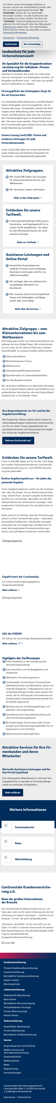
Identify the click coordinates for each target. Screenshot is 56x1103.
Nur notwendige (32, 44)
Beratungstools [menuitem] (12, 984)
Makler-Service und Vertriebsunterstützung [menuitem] (16, 1051)
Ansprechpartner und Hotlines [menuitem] (19, 1045)
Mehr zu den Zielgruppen (26, 197)
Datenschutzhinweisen (15, 32)
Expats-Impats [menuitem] (11, 980)
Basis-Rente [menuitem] (10, 999)
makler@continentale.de (19, 1091)
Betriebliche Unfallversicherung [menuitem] (20, 1034)
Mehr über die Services (26, 309)
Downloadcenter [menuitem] (12, 1056)
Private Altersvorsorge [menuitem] (15, 1011)
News (18, 843)
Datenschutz (9, 26)
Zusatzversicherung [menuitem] (14, 972)
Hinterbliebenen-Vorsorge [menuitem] (17, 1007)
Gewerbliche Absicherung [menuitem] (17, 1026)
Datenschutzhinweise (28, 37)
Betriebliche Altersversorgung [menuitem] (19, 1003)
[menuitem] (28, 962)
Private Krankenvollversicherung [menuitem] (21, 968)
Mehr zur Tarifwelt (26, 242)
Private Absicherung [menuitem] (14, 1030)
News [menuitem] (6, 1064)
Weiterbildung (23, 859)
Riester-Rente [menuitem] (11, 1015)
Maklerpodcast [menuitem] (11, 1060)
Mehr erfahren (9, 590)
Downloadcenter (24, 827)
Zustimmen (11, 44)
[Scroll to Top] (49, 1093)
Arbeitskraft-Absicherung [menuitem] (17, 995)
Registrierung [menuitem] (11, 1068)
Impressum (9, 37)
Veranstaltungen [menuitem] (12, 1072)
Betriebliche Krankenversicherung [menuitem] (21, 976)
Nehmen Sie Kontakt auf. (18, 440)
